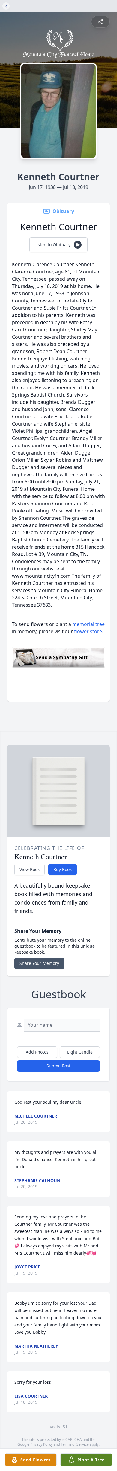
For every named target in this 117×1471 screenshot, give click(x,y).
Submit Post (58, 1066)
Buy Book (62, 869)
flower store (88, 631)
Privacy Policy (41, 1444)
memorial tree (88, 624)
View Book (30, 869)
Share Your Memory (39, 963)
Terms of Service (75, 1444)
